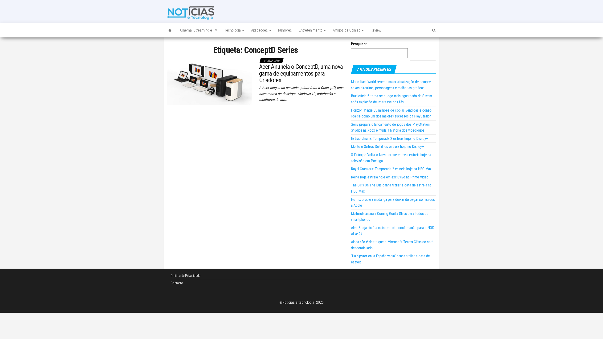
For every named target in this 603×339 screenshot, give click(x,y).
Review (376, 30)
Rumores (285, 30)
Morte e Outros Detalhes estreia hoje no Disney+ (387, 146)
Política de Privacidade (185, 276)
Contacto (177, 283)
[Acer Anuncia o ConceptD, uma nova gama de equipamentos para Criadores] (209, 81)
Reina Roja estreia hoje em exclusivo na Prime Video (389, 177)
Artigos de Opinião (347, 30)
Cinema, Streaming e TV (198, 30)
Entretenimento (311, 30)
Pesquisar (359, 44)
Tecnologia (233, 30)
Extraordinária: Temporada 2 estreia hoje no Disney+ (389, 138)
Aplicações (260, 30)
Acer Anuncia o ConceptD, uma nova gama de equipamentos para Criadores (301, 73)
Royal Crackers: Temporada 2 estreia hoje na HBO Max (391, 169)
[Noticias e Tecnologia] (170, 30)
